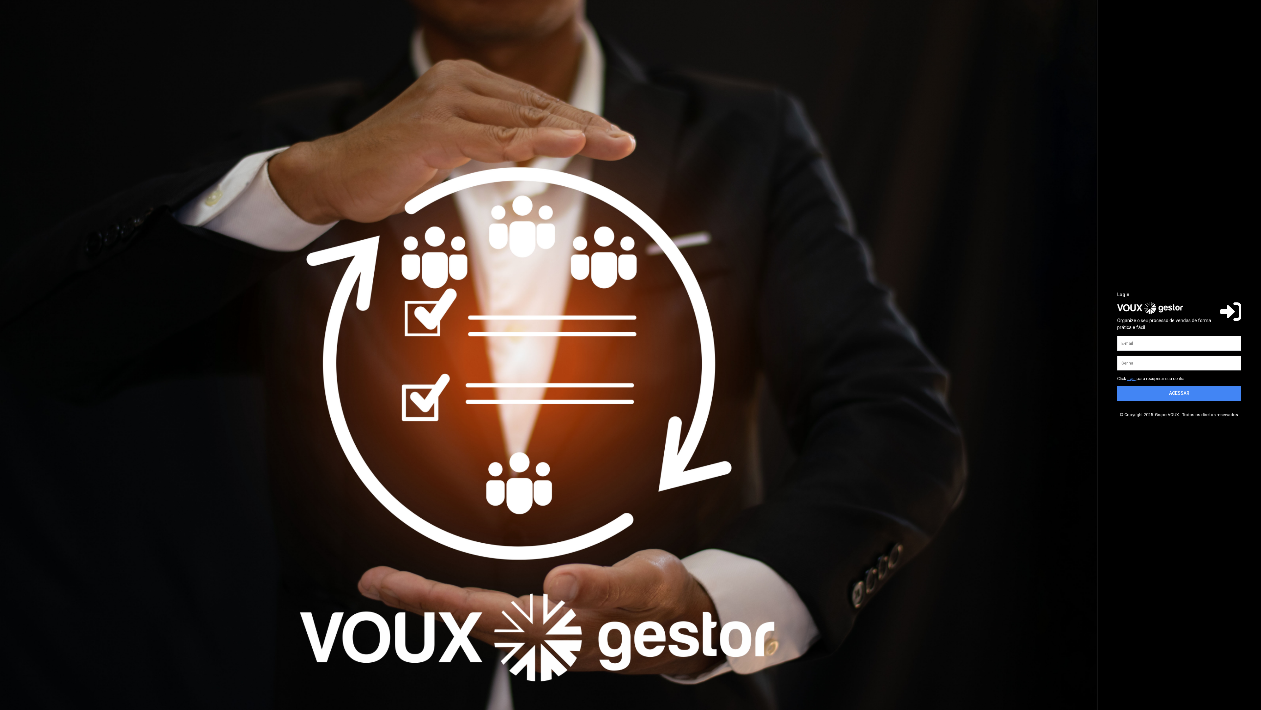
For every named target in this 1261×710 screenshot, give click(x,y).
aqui (1131, 378)
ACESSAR (1179, 393)
